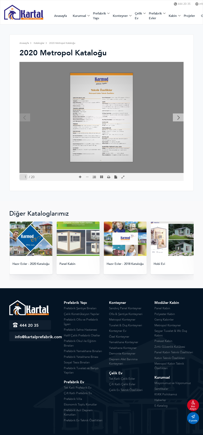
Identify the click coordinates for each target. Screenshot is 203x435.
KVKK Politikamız (165, 394)
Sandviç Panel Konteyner (125, 308)
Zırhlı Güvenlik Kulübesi (169, 347)
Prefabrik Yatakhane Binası (81, 357)
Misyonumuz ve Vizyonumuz (172, 383)
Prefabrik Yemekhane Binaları (83, 351)
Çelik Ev (138, 15)
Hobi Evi (112, 264)
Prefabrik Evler (155, 15)
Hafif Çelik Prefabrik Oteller (82, 335)
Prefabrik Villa (73, 399)
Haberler (160, 400)
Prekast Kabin (163, 341)
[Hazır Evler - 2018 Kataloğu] (78, 239)
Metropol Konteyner (122, 320)
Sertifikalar (161, 389)
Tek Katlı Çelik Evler (122, 379)
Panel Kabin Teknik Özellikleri (173, 352)
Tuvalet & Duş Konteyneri (125, 325)
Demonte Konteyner (122, 353)
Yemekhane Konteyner (123, 342)
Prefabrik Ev (74, 382)
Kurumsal (79, 16)
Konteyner (120, 16)
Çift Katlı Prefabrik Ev (78, 393)
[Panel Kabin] (31, 239)
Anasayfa (60, 16)
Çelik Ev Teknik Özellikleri (126, 390)
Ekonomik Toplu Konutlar (80, 404)
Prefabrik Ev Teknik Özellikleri (83, 420)
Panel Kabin (20, 264)
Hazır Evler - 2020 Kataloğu (172, 264)
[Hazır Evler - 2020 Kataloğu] (172, 239)
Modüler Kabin (166, 302)
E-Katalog (161, 406)
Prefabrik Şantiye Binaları (80, 308)
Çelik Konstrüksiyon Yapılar (81, 314)
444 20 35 (184, 4)
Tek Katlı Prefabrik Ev (77, 388)
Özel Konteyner (119, 337)
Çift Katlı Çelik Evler (122, 384)
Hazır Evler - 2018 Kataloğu (77, 264)
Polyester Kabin (164, 314)
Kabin (173, 16)
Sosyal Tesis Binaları (77, 362)
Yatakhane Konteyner (123, 348)
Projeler (189, 16)
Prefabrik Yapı (99, 15)
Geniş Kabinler (164, 320)
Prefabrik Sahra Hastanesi (80, 330)
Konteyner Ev (117, 331)
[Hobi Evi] (125, 239)
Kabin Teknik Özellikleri (169, 358)
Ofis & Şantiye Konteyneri (126, 314)
